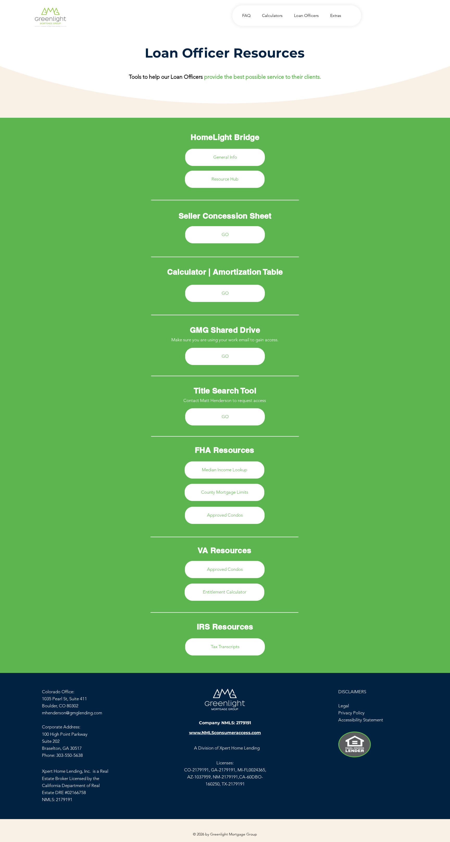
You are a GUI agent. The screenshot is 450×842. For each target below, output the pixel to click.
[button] (270, 15)
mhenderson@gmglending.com (72, 712)
